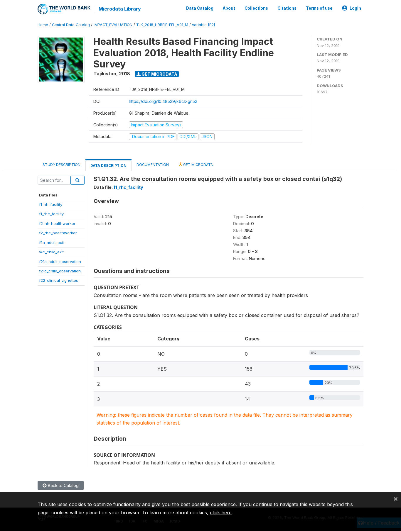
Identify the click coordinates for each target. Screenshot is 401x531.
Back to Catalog (63, 485)
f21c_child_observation (60, 271)
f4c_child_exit (51, 252)
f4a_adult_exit (51, 242)
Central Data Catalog (71, 25)
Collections (256, 8)
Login (355, 8)
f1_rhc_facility (51, 213)
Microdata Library (120, 9)
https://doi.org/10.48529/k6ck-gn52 (163, 101)
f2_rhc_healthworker (58, 232)
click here (221, 512)
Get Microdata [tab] (197, 164)
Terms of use (319, 8)
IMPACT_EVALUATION (113, 25)
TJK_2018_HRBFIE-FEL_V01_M (162, 25)
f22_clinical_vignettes (58, 280)
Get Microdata (159, 74)
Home (43, 25)
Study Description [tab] (61, 164)
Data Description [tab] (108, 165)
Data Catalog (199, 8)
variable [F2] (203, 25)
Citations (286, 8)
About (229, 8)
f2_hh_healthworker (57, 223)
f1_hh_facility (50, 204)
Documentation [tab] (153, 164)
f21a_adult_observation (60, 261)
